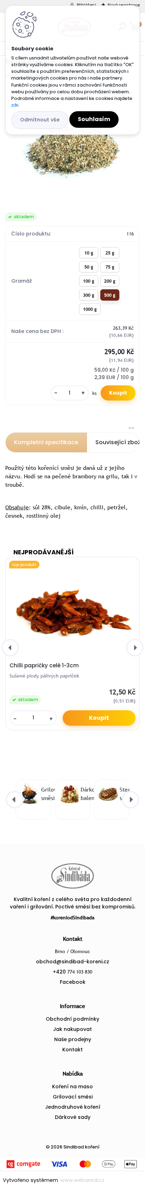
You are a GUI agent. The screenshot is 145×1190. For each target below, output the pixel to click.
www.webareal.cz (82, 1180)
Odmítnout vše (39, 119)
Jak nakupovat (72, 1029)
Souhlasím (94, 119)
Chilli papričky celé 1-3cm (44, 665)
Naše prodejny (72, 1039)
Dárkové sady (72, 1117)
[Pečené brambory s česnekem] (72, 145)
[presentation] (10, 647)
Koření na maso (72, 1086)
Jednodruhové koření (72, 1106)
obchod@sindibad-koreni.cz (72, 961)
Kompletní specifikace (46, 442)
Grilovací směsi (73, 1096)
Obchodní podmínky (72, 1018)
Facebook (73, 982)
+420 (72, 971)
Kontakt (72, 1049)
